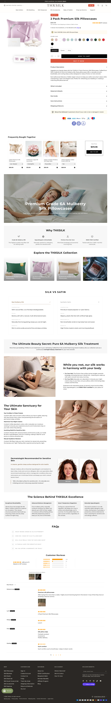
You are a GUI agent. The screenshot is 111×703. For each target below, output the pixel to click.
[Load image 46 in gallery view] (32, 59)
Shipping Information (27, 683)
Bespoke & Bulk (43, 676)
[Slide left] (5, 1)
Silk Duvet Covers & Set (11, 681)
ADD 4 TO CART (94, 152)
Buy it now (79, 61)
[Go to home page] (55, 5)
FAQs (22, 678)
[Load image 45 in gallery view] (27, 59)
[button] (98, 5)
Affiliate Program (43, 681)
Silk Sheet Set (8, 678)
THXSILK (9, 696)
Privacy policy (15, 698)
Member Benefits (43, 678)
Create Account (26, 673)
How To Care (59, 676)
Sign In (23, 671)
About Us (41, 671)
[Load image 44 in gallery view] (22, 59)
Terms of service (23, 698)
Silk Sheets (7, 676)
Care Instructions (56, 101)
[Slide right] (105, 1)
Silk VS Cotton (59, 673)
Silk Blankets (8, 673)
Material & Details (56, 91)
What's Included (56, 86)
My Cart (23, 689)
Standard (55, 51)
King (70, 51)
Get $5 (91, 5)
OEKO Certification (44, 673)
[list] (55, 240)
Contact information (41, 698)
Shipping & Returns (57, 106)
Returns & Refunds (27, 686)
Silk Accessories (9, 683)
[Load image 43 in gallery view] (17, 59)
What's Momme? (60, 671)
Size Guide (54, 96)
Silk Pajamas (8, 686)
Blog (39, 683)
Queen (63, 51)
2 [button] (53, 655)
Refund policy (7, 698)
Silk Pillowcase (8, 671)
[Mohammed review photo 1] (42, 602)
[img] (41, 590)
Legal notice (50, 698)
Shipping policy (31, 698)
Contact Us (24, 676)
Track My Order (25, 681)
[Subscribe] (106, 671)
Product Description (57, 67)
